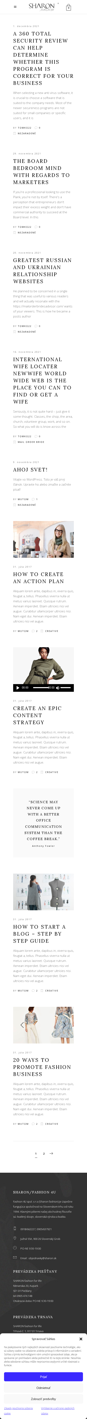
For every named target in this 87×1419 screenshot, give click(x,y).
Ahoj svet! (30, 469)
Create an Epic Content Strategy (37, 715)
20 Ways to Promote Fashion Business (42, 1067)
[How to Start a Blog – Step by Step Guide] (43, 892)
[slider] (66, 688)
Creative (51, 631)
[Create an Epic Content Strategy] (43, 665)
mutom (23, 499)
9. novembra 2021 (26, 462)
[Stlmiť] (57, 688)
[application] (43, 688)
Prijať (43, 1376)
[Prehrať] (18, 688)
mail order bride (31, 441)
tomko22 (25, 127)
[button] (81, 1339)
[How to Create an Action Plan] (43, 539)
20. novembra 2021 (27, 252)
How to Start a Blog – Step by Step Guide (39, 934)
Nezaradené (27, 133)
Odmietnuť (43, 1388)
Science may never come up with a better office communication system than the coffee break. (43, 820)
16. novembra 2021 (27, 351)
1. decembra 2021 (26, 26)
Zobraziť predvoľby (43, 1399)
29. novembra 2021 (27, 153)
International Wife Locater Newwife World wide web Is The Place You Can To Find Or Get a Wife (42, 380)
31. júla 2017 (22, 566)
